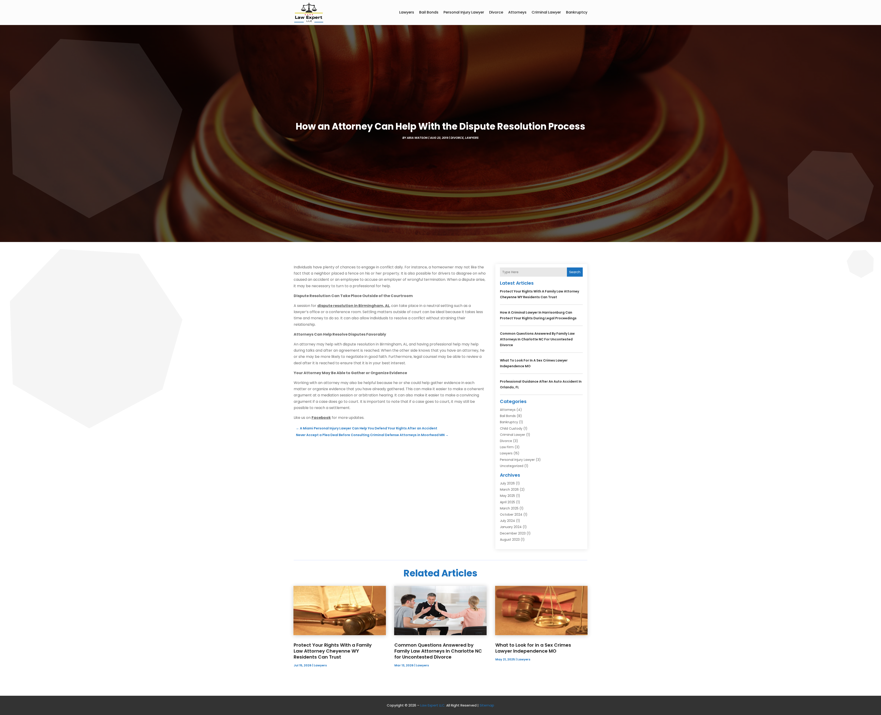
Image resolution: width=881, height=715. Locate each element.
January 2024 (511, 527)
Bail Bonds (428, 12)
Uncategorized (511, 466)
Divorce (496, 12)
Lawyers (406, 12)
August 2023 (510, 539)
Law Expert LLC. (432, 705)
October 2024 (511, 514)
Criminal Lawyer (546, 12)
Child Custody (511, 428)
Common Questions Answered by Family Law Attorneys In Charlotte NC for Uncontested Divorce (537, 339)
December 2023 (513, 533)
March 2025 (509, 508)
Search (574, 272)
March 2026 (509, 489)
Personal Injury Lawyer (463, 12)
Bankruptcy (576, 12)
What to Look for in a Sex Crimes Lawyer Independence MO (533, 648)
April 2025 (507, 502)
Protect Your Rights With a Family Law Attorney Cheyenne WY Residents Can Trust (333, 651)
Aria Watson (417, 138)
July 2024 (507, 520)
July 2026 (507, 483)
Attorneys (517, 12)
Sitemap (487, 705)
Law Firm (507, 447)
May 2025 (507, 495)
